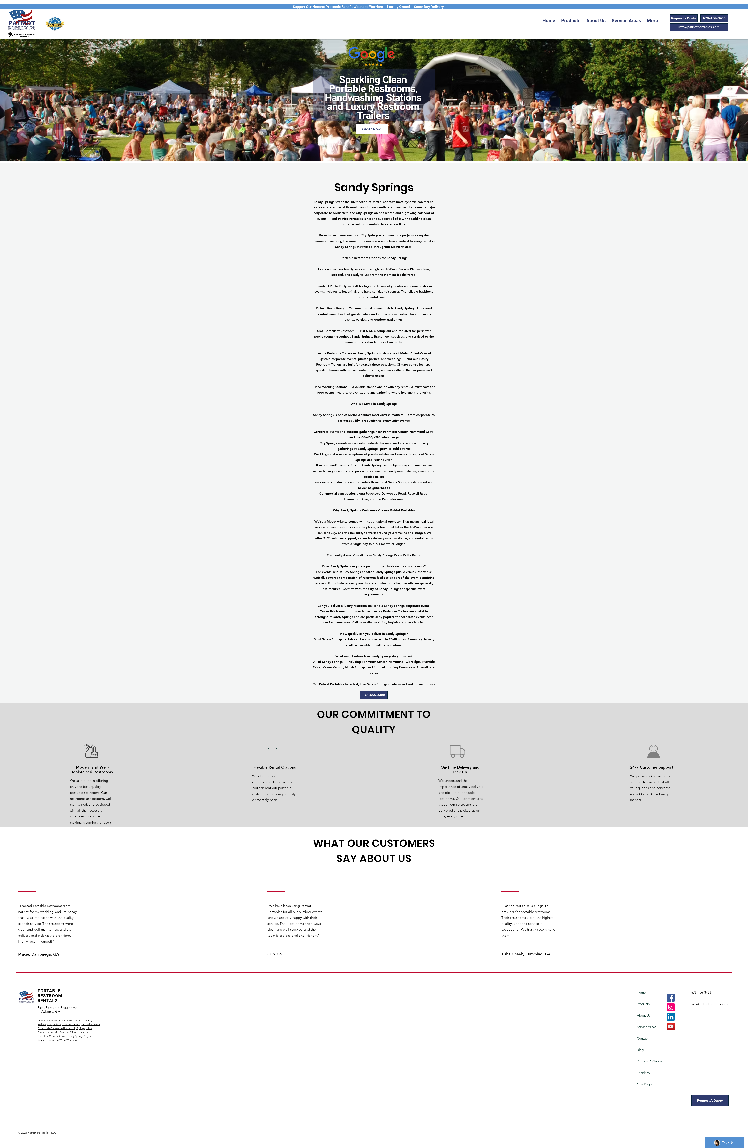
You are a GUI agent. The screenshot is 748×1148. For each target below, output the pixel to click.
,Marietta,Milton (68, 1032)
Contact (642, 1038)
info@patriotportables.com (710, 1004)
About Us (643, 1015)
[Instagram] (671, 1007)
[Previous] (25, 100)
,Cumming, (76, 1024)
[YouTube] (671, 1026)
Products (643, 1004)
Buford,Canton (61, 1024)
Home (641, 992)
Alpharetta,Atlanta (48, 1020)
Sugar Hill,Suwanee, (48, 1040)
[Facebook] (671, 998)
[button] (570, 21)
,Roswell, (63, 1036)
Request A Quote (647, 1061)
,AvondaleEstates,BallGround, (75, 1020)
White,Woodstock (69, 1040)
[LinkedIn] (671, 1017)
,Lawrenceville (51, 1032)
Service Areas (646, 1027)
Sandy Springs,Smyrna (80, 1036)
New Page (644, 1084)
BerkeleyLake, (45, 1024)
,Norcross (82, 1032)
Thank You (644, 1073)
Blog (640, 1050)
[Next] (723, 100)
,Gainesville (56, 1028)
